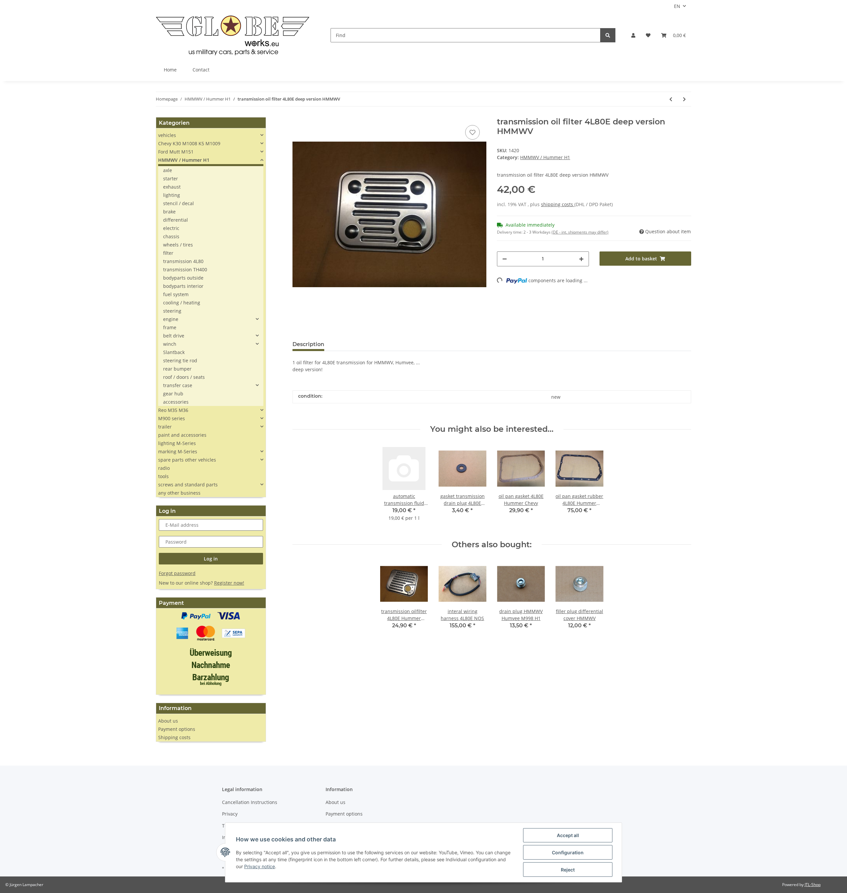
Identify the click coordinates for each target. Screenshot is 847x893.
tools (163, 476)
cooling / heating (181, 302)
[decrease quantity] (504, 259)
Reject (568, 869)
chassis (171, 236)
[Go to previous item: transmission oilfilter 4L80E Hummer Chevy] (671, 99)
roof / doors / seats (184, 377)
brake (169, 211)
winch (169, 344)
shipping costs (557, 204)
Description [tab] (308, 344)
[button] (633, 35)
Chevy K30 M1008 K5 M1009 (189, 143)
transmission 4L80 (183, 261)
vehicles (167, 135)
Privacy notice (259, 866)
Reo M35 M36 (173, 410)
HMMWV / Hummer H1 (545, 157)
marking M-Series (177, 451)
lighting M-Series (177, 443)
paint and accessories (182, 435)
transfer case (177, 385)
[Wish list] (648, 35)
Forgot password (177, 573)
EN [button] (677, 6)
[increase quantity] (581, 259)
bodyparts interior (183, 286)
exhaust (172, 187)
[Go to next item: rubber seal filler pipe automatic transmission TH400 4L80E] (684, 99)
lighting (171, 195)
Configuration (568, 852)
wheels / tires (178, 245)
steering (172, 311)
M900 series (171, 418)
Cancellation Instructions (249, 802)
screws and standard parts (188, 484)
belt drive (173, 336)
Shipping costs (174, 737)
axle (167, 170)
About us (168, 721)
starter (170, 178)
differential (175, 220)
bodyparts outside (183, 278)
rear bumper (177, 369)
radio (164, 468)
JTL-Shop (813, 884)
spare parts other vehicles (187, 460)
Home (170, 70)
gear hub (173, 393)
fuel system (176, 294)
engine (170, 319)
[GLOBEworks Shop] (232, 35)
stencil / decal (178, 203)
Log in (211, 559)
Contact (201, 70)
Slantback (174, 352)
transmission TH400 (185, 269)
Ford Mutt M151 (176, 152)
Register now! (229, 583)
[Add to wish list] (472, 132)
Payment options (176, 729)
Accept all (568, 835)
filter (168, 253)
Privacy (230, 814)
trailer (165, 427)
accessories (176, 402)
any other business (179, 493)
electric (171, 228)
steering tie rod (180, 360)
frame (169, 327)
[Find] (607, 35)
